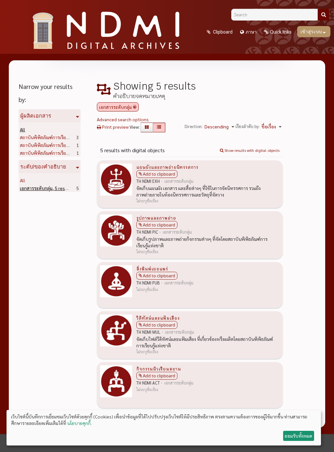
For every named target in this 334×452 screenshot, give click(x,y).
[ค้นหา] (323, 15)
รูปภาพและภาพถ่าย (156, 217)
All (22, 129)
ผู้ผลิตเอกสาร (35, 115)
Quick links (281, 32)
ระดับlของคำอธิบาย (43, 166)
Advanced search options (123, 119)
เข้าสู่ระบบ (311, 31)
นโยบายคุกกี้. (79, 423)
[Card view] (147, 127)
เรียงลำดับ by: (247, 126)
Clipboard (222, 32)
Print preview (115, 127)
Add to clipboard (159, 174)
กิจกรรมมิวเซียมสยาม (158, 368)
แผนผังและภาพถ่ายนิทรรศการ (167, 167)
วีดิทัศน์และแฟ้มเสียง (158, 317)
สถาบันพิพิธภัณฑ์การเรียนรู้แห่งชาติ (64, 137)
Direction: (194, 126)
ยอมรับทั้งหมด (298, 436)
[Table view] (159, 127)
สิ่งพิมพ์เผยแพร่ (152, 268)
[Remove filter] (134, 107)
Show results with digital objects (251, 150)
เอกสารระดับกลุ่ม (46, 188)
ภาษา (251, 32)
